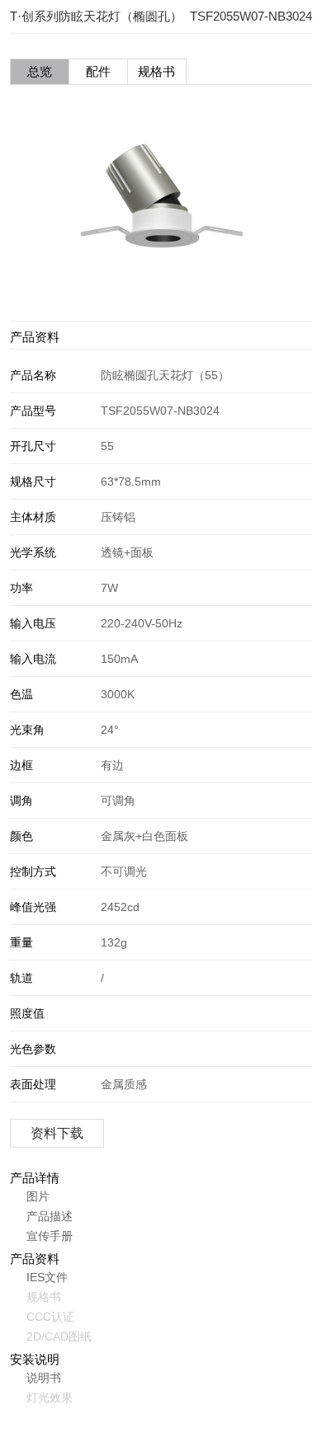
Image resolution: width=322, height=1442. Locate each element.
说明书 (43, 1377)
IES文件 (47, 1277)
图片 (38, 1196)
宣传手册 (49, 1235)
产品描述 (49, 1216)
